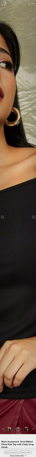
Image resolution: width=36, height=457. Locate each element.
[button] (31, 3)
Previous (2, 217)
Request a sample (25, 452)
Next (33, 217)
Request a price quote (11, 452)
